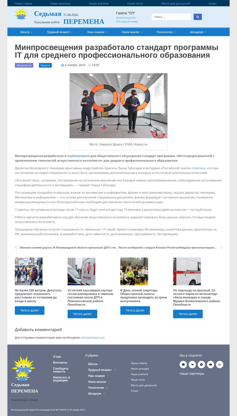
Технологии (165, 32)
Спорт (213, 3)
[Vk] (192, 364)
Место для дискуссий (176, 3)
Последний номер (127, 21)
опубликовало (78, 156)
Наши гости (135, 3)
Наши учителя (99, 3)
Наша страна (23, 3)
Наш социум (95, 32)
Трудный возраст (58, 32)
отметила (198, 168)
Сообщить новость (61, 370)
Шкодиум (196, 32)
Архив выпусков (126, 17)
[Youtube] (210, 364)
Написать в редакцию (61, 379)
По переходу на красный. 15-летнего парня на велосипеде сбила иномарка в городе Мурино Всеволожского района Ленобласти (196, 297)
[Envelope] (183, 364)
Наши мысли (130, 32)
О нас (57, 356)
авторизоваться (92, 337)
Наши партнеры (192, 373)
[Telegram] (201, 364)
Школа (24, 32)
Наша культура (60, 3)
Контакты (60, 362)
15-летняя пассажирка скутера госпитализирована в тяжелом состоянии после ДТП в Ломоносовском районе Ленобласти (90, 297)
